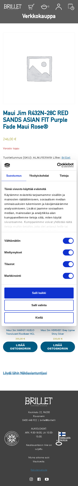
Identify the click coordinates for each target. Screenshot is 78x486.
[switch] (68, 252)
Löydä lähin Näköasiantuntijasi (25, 373)
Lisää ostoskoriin (20, 346)
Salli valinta (39, 305)
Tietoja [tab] (64, 175)
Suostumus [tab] (14, 175)
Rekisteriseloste (39, 470)
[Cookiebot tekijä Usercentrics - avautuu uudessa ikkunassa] (57, 165)
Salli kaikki (39, 292)
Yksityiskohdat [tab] (39, 175)
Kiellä (39, 317)
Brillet (66, 157)
